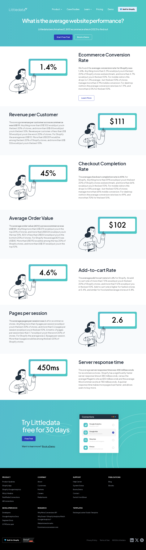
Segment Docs (7, 520)
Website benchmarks (45, 523)
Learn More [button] (86, 98)
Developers (6, 512)
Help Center (77, 482)
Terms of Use (105, 540)
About (40, 482)
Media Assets (42, 497)
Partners (41, 489)
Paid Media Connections (11, 497)
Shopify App (6, 485)
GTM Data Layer (8, 524)
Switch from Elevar (80, 497)
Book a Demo (48, 446)
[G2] (141, 540)
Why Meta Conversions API (47, 512)
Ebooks (111, 485)
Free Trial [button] (29, 438)
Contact (76, 493)
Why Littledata (7, 493)
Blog (110, 482)
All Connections (8, 501)
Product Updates (8, 482)
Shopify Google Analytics (11, 489)
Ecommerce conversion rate (48, 527)
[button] (83, 37)
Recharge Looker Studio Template (85, 512)
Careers (40, 493)
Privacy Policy (92, 540)
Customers (42, 485)
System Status (78, 485)
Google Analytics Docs (10, 516)
